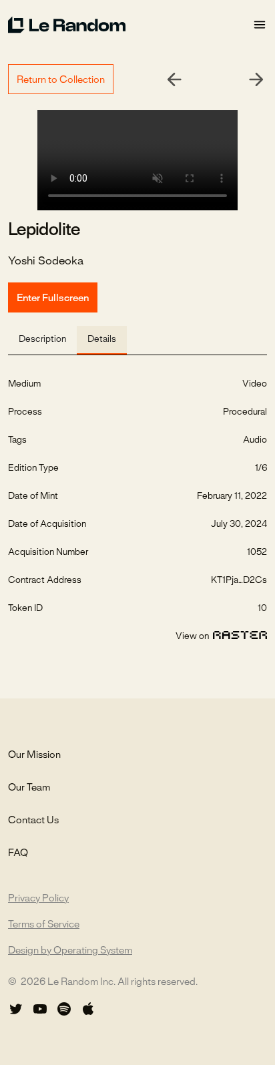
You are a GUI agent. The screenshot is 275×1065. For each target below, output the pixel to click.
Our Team (29, 788)
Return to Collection (61, 80)
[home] (130, 24)
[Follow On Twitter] (16, 1009)
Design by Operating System (70, 950)
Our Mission (34, 755)
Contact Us (33, 820)
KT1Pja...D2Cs (239, 580)
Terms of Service (43, 924)
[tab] (42, 340)
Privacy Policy (38, 898)
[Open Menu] (259, 25)
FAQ (18, 853)
